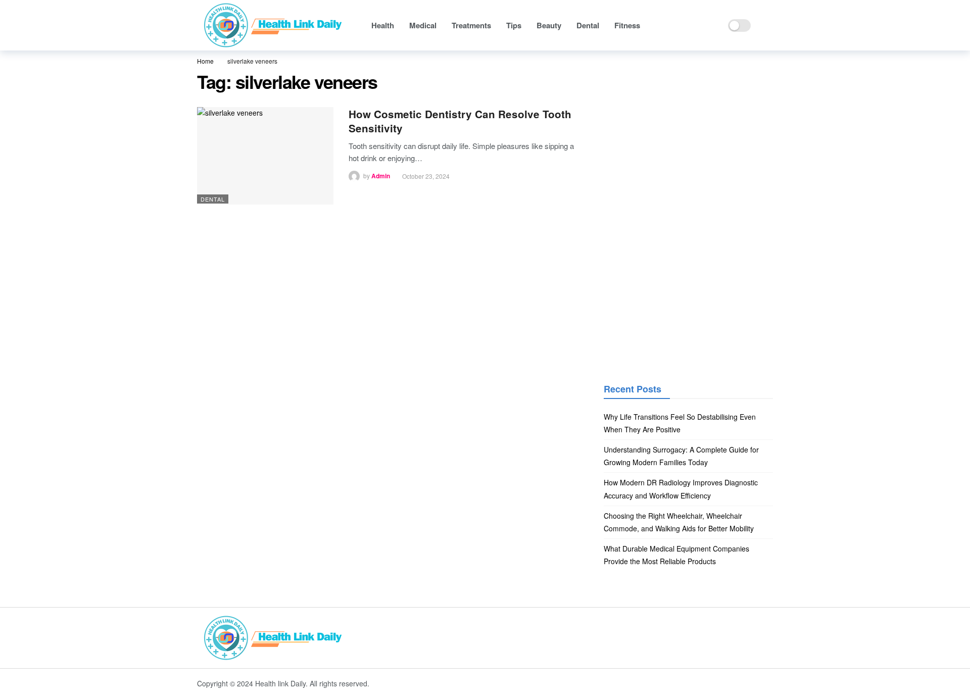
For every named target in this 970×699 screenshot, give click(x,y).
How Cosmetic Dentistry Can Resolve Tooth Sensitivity (460, 121)
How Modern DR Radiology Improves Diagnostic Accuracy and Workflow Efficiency (681, 488)
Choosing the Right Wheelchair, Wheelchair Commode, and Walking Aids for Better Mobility (679, 522)
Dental (213, 199)
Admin (380, 176)
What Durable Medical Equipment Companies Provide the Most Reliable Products (676, 554)
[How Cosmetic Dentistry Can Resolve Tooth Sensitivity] (265, 156)
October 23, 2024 (426, 176)
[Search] (765, 25)
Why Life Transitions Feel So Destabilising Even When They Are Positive (680, 423)
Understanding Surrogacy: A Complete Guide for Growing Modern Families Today (681, 455)
